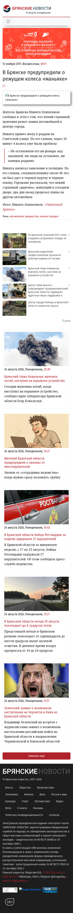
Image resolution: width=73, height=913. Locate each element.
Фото (8, 808)
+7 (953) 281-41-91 (52, 872)
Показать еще (37, 756)
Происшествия (45, 787)
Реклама (38, 808)
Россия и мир (59, 794)
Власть (9, 787)
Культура (10, 801)
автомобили (17, 216)
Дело (42, 794)
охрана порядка (49, 216)
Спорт (25, 801)
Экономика (11, 794)
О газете (22, 808)
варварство (32, 216)
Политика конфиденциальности (24, 815)
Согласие (54, 815)
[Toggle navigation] (8, 21)
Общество (25, 787)
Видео (59, 801)
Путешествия (42, 801)
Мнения (28, 794)
